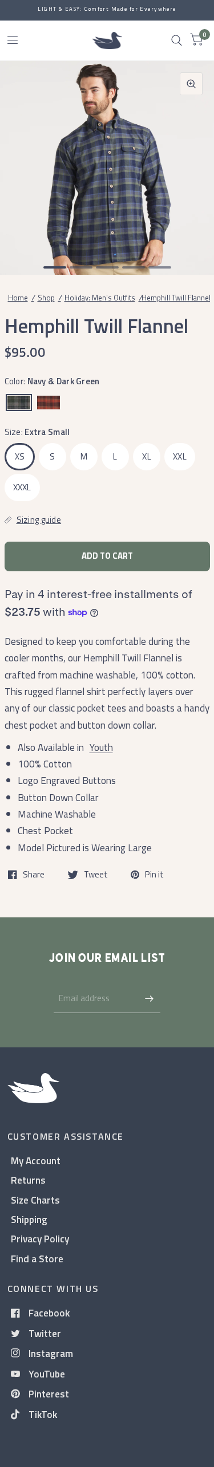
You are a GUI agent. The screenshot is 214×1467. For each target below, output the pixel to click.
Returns (28, 1180)
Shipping (29, 1219)
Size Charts (35, 1200)
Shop (46, 297)
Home (18, 297)
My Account (35, 1160)
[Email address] (149, 998)
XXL (180, 456)
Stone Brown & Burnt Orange (48, 402)
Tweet (96, 874)
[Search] (176, 40)
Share (34, 874)
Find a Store (37, 1258)
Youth (101, 747)
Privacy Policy (40, 1238)
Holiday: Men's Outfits (99, 297)
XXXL (22, 487)
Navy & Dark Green (19, 402)
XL (146, 456)
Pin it (154, 874)
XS (20, 456)
